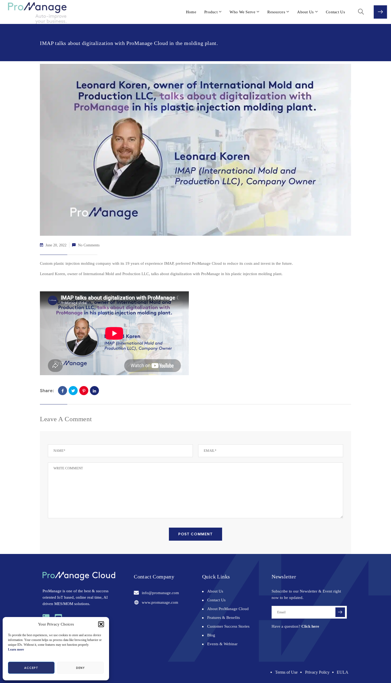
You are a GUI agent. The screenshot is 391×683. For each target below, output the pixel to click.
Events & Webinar (222, 644)
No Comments (88, 245)
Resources (276, 12)
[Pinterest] (83, 390)
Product (211, 12)
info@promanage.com (160, 593)
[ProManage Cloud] (32, 13)
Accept (31, 668)
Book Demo (380, 12)
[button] (101, 624)
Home (191, 12)
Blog (211, 635)
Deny (80, 668)
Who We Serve (242, 12)
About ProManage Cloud (228, 609)
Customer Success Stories (228, 626)
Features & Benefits (223, 617)
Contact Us (335, 12)
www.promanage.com (160, 602)
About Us (305, 12)
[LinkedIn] (94, 390)
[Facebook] (62, 390)
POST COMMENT (195, 534)
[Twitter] (73, 390)
